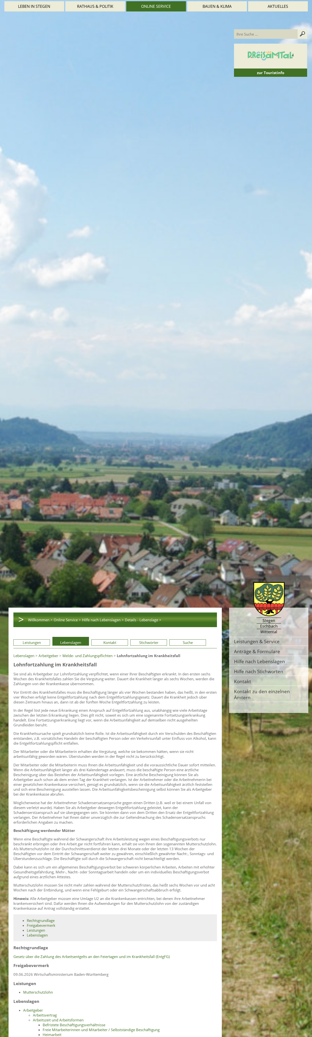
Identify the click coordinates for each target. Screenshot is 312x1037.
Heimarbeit (52, 1034)
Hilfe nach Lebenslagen (259, 661)
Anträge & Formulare (257, 651)
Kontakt (109, 642)
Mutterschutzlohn (38, 992)
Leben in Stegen (34, 6)
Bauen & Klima (217, 6)
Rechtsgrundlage (41, 920)
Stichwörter (148, 642)
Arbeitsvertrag (45, 1015)
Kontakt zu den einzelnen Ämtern (262, 694)
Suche (188, 642)
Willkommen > (40, 619)
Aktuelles (278, 6)
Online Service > (67, 619)
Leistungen (32, 642)
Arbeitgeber (48, 655)
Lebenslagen (70, 642)
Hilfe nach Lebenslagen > (103, 619)
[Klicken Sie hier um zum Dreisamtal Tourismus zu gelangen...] (270, 66)
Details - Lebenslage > (143, 619)
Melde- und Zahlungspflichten (87, 655)
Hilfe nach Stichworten (258, 671)
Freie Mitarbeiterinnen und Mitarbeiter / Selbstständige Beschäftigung (101, 1029)
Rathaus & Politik (95, 6)
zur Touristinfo (270, 72)
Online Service (156, 6)
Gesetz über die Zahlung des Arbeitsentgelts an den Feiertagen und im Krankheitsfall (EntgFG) (91, 956)
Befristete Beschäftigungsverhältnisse (74, 1024)
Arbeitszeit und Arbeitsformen (58, 1019)
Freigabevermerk (41, 925)
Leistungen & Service (257, 641)
